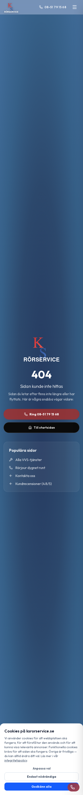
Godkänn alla (41, 787)
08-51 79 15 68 (55, 7)
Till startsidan (44, 428)
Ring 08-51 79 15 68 (44, 414)
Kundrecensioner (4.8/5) (33, 483)
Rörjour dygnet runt (30, 467)
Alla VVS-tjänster (28, 459)
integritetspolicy (15, 760)
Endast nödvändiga (41, 777)
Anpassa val (41, 768)
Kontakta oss (25, 475)
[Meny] (74, 7)
